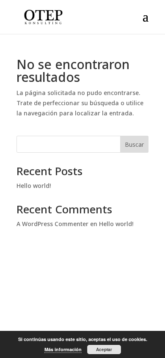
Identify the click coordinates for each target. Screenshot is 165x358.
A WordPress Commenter (52, 224)
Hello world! (33, 186)
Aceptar (104, 349)
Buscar (134, 144)
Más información (63, 349)
